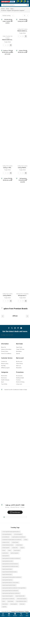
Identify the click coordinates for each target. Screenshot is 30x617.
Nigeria (22, 547)
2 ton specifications (6, 534)
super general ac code (7, 561)
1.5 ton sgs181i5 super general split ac (11, 531)
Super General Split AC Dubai (8, 585)
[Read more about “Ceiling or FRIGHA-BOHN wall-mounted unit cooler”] (10, 173)
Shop (7, 8)
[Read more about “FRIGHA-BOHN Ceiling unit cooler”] (25, 36)
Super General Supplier (7, 596)
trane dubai (4, 604)
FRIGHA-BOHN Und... (7, 39)
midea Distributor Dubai (7, 545)
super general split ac (7, 579)
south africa (5, 553)
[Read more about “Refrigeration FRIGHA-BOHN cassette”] (25, 300)
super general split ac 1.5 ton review (10, 582)
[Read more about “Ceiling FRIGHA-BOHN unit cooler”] (25, 173)
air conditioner (5, 537)
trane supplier (14, 604)
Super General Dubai (7, 574)
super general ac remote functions (10, 563)
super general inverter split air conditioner (11, 577)
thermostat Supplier (21, 598)
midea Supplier (5, 547)
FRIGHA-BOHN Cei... (22, 31)
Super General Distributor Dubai (9, 571)
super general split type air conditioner (10, 593)
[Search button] (27, 5)
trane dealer (10, 601)
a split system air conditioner (18, 537)
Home (3, 8)
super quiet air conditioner (8, 598)
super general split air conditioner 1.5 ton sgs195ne (13, 588)
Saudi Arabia (17, 550)
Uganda (4, 606)
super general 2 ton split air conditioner (11, 558)
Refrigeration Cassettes (22, 293)
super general (5, 555)
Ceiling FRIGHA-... (22, 167)
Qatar (9, 550)
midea (25, 539)
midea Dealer (15, 542)
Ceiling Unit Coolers (22, 29)
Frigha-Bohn (7, 42)
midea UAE (14, 547)
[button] (2, 316)
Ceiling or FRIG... (7, 167)
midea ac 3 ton (5, 542)
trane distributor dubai (21, 601)
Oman (3, 550)
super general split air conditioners (10, 590)
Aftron (15, 316)
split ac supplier (14, 553)
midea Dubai (19, 545)
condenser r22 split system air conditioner (11, 539)
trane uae (22, 604)
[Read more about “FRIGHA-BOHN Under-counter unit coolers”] (10, 45)
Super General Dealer (7, 569)
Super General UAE (20, 596)
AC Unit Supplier (18, 534)
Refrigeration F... (22, 295)
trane (3, 601)
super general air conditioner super (10, 566)
